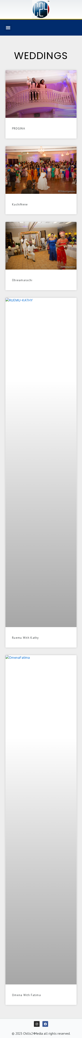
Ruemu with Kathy (25, 638)
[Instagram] (37, 1024)
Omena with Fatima (26, 995)
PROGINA (18, 128)
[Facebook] (45, 1024)
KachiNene (20, 204)
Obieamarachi (22, 280)
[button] (8, 27)
